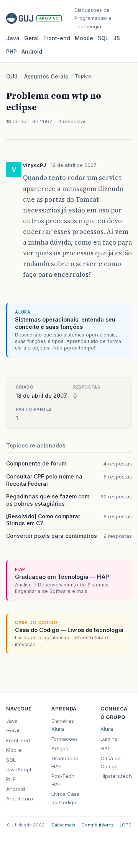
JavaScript (18, 769)
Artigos (59, 748)
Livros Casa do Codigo (65, 798)
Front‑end (56, 38)
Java (13, 38)
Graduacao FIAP (65, 762)
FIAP (105, 748)
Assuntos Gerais (46, 76)
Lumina (109, 739)
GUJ (12, 76)
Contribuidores (97, 825)
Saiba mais (63, 825)
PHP (11, 51)
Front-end (18, 740)
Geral (31, 38)
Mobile (84, 38)
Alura (106, 729)
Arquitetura (19, 798)
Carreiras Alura (62, 725)
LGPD (125, 825)
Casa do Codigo (110, 762)
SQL (103, 38)
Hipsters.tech (116, 776)
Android (31, 51)
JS (116, 38)
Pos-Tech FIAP (62, 780)
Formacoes (64, 739)
